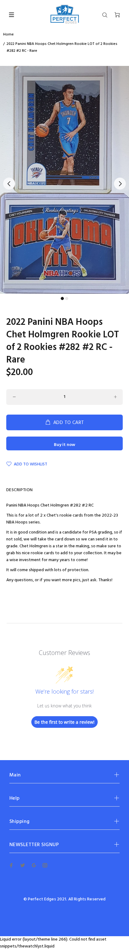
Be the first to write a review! (64, 722)
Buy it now (64, 444)
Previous (9, 184)
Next (120, 184)
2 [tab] (66, 298)
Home (8, 34)
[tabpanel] (64, 180)
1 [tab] (62, 298)
